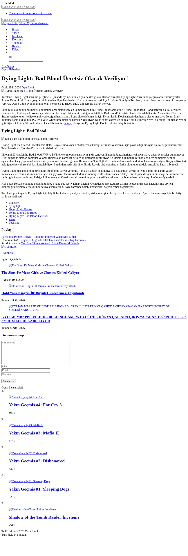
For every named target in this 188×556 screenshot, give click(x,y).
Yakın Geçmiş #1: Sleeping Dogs (39, 489)
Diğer (15, 49)
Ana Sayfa (7, 66)
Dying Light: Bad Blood (23, 212)
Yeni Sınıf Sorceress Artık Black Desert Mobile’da (50, 243)
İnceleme (17, 36)
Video (15, 32)
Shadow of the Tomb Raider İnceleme (44, 517)
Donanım (17, 39)
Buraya (68, 123)
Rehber (16, 46)
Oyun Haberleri (10, 69)
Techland (14, 222)
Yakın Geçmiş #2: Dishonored (37, 461)
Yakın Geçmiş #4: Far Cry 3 (35, 404)
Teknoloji (17, 42)
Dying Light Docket (20, 209)
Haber (15, 29)
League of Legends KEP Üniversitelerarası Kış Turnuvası (53, 240)
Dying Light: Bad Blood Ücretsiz (28, 216)
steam (12, 219)
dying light (15, 206)
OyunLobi (28, 87)
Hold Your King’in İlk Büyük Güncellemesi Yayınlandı (42, 293)
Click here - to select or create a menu (30, 13)
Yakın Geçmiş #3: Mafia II (34, 433)
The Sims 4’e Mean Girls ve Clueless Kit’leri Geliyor (40, 273)
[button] (10, 52)
